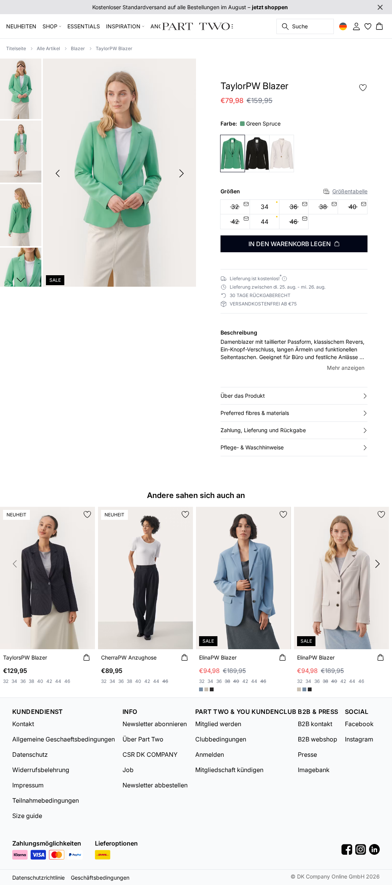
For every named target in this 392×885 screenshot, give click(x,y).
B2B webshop (317, 739)
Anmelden (209, 754)
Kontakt (23, 724)
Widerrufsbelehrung (40, 770)
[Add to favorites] (363, 87)
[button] (294, 396)
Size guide (27, 816)
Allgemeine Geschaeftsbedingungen (63, 739)
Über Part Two (142, 739)
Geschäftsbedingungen (100, 877)
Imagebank (314, 770)
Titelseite (16, 48)
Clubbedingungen (220, 739)
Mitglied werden (218, 724)
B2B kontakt (315, 724)
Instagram (359, 739)
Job (128, 770)
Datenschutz (30, 754)
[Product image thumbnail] (20, 88)
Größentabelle (350, 191)
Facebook (359, 724)
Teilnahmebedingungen (45, 800)
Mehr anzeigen (345, 367)
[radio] (264, 207)
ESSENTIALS (83, 26)
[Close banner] (380, 7)
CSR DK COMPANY (150, 754)
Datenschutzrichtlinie (38, 877)
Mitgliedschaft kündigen (229, 770)
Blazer (78, 48)
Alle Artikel (48, 48)
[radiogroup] (294, 215)
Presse (307, 754)
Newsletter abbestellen (155, 785)
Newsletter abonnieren (154, 724)
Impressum (28, 785)
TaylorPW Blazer (114, 48)
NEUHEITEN (21, 26)
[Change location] (343, 26)
